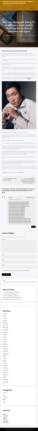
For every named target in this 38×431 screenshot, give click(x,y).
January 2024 (5, 367)
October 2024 (5, 351)
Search (4, 280)
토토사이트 (5, 172)
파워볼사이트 (5, 417)
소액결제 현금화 (6, 421)
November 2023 (5, 370)
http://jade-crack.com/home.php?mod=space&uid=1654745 (19, 201)
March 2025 (5, 342)
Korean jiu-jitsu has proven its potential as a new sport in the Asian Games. (14, 50)
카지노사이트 (5, 415)
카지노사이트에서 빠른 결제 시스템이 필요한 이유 (11, 292)
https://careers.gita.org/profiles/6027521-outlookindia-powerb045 (20, 222)
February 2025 (5, 344)
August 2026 (5, 313)
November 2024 (5, 349)
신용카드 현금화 (6, 422)
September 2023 (6, 374)
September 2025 (6, 332)
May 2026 (4, 318)
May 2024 (4, 360)
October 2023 (5, 372)
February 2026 (5, 323)
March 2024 (5, 363)
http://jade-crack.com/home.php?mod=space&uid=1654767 (19, 204)
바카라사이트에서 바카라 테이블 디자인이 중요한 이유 (12, 297)
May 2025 (4, 339)
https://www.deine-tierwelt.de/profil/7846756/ (17, 214)
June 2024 (4, 358)
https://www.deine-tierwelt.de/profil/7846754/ (17, 212)
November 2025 (5, 329)
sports (4, 394)
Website (3, 264)
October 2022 (5, 382)
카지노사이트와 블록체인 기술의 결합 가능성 (11, 295)
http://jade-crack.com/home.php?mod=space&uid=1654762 (19, 203)
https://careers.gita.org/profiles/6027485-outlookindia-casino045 (20, 218)
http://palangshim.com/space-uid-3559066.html (17, 210)
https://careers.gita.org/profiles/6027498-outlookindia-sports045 (20, 221)
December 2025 (5, 327)
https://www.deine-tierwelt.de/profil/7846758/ (17, 217)
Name (3, 254)
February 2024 (5, 365)
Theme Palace (30, 430)
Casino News (5, 392)
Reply (33, 226)
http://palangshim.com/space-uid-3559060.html (17, 208)
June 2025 (4, 337)
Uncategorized (21, 172)
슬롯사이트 (5, 418)
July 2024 (4, 356)
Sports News (5, 396)
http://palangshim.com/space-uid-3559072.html (17, 211)
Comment (4, 239)
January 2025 (5, 346)
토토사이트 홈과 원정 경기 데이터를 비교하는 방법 (11, 299)
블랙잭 (4, 399)
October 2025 (5, 330)
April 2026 (4, 320)
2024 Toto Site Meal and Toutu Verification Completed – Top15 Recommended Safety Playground (18, 2)
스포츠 (4, 401)
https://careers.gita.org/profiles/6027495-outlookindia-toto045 (19, 219)
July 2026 (4, 315)
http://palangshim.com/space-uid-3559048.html (17, 207)
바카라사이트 (5, 419)
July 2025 (4, 336)
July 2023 (4, 377)
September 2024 (6, 353)
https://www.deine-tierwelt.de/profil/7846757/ (17, 215)
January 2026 (5, 325)
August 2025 (5, 334)
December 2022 (5, 379)
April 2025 (4, 341)
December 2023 (5, 368)
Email (3, 259)
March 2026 (5, 322)
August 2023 (5, 375)
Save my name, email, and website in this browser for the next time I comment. (16, 270)
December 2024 (5, 348)
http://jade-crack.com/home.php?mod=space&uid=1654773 (19, 206)
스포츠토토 (29, 78)
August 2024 (5, 355)
